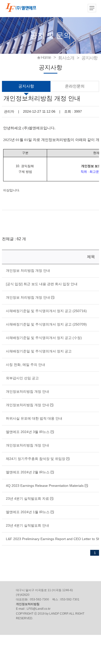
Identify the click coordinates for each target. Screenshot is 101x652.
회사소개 (66, 57)
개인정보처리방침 (27, 604)
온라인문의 (75, 86)
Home (46, 57)
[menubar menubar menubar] (92, 8)
